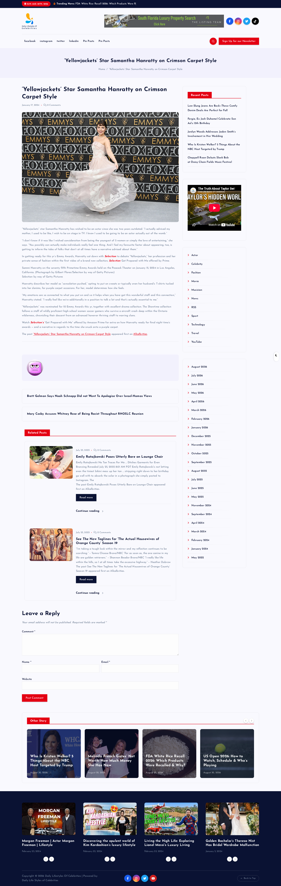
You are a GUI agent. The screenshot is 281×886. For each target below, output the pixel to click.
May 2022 (197, 557)
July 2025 (197, 480)
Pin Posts (88, 41)
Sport (194, 316)
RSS (193, 307)
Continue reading (88, 511)
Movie (195, 281)
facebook (29, 41)
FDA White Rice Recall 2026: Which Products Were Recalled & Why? (165, 761)
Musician (196, 290)
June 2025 (197, 488)
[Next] (251, 720)
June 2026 (197, 384)
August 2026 (199, 367)
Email (105, 662)
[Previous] (245, 720)
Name (26, 662)
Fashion (196, 273)
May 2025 (197, 497)
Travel (195, 333)
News (194, 299)
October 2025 (199, 453)
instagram (46, 41)
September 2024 (201, 514)
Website (27, 679)
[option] (54, 753)
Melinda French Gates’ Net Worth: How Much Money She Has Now (111, 761)
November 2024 (201, 505)
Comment (28, 631)
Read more (86, 497)
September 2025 (201, 462)
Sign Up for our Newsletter (238, 41)
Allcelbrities (140, 334)
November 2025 (201, 445)
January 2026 (199, 428)
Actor (194, 255)
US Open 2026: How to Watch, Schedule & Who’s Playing (225, 761)
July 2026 (197, 376)
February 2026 (200, 419)
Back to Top (250, 878)
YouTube (196, 342)
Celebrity (196, 264)
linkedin (74, 41)
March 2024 (198, 531)
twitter (61, 41)
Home (102, 69)
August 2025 (199, 471)
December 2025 (201, 436)
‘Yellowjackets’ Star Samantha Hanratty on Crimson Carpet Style (145, 69)
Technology (198, 325)
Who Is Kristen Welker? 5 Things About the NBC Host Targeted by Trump (51, 761)
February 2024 (200, 540)
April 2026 (197, 401)
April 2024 (197, 523)
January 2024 (199, 549)
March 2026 (198, 410)
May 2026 (197, 393)
